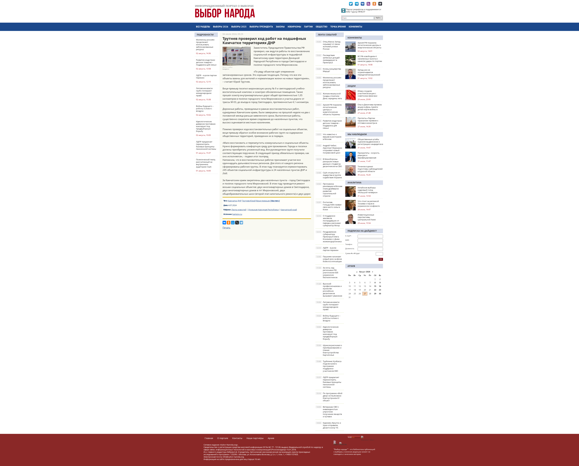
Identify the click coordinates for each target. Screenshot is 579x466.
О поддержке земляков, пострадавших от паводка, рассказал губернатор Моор (329, 220)
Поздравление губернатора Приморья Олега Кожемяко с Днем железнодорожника (329, 236)
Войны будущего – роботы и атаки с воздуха (328, 318)
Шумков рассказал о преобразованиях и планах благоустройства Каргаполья (329, 350)
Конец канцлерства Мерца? (329, 70)
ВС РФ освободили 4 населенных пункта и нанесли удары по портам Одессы (370, 58)
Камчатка (232, 200)
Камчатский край (289, 209)
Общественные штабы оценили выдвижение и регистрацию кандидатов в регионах (370, 141)
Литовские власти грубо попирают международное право (328, 306)
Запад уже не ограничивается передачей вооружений (369, 72)
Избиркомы (294, 27)
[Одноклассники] (228, 222)
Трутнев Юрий (249, 200)
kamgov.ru (237, 214)
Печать (226, 227)
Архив (271, 438)
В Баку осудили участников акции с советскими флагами (367, 93)
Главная (209, 438)
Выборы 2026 (220, 27)
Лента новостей (238, 209)
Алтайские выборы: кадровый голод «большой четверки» (368, 190)
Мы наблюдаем (357, 134)
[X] (237, 222)
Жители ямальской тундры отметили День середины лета (329, 96)
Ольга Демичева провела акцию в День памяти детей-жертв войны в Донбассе (370, 107)
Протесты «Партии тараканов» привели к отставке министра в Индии (368, 120)
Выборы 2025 (239, 27)
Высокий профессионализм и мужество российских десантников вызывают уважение (329, 289)
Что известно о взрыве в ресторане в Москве (329, 136)
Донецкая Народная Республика (263, 209)
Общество (321, 27)
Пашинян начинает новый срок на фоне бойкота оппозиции (329, 259)
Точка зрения (338, 27)
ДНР (239, 200)
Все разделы (203, 27)
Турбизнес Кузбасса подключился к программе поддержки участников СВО (329, 366)
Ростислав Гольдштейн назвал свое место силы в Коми (329, 206)
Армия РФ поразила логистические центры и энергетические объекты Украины (329, 109)
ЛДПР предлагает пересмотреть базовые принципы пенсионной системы (329, 382)
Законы (280, 27)
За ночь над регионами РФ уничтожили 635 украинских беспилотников (327, 272)
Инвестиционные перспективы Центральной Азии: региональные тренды (368, 217)
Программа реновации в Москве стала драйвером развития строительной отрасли (329, 189)
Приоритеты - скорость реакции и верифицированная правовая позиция (369, 155)
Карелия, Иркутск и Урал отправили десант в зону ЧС (329, 425)
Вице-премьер (263, 200)
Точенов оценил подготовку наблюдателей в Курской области (370, 168)
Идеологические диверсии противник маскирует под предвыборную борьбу (328, 333)
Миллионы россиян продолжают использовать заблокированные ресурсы (329, 82)
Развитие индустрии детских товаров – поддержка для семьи (329, 124)
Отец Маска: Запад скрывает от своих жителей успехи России (328, 45)
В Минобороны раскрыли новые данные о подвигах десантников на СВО (329, 163)
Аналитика (354, 182)
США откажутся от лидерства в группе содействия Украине (329, 175)
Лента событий (327, 34)
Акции (352, 86)
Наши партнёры (255, 438)
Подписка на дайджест (362, 230)
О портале (222, 438)
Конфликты (355, 27)
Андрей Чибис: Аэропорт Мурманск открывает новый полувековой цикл (329, 149)
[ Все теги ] (275, 201)
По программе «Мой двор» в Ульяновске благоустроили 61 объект (329, 397)
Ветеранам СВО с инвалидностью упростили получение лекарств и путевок (329, 411)
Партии (308, 27)
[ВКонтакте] (224, 222)
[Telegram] (241, 222)
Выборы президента (261, 27)
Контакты (237, 438)
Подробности (205, 34)
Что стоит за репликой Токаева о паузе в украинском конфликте (369, 203)
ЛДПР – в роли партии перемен (327, 249)
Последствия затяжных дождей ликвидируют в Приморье (328, 59)
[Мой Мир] (233, 222)
